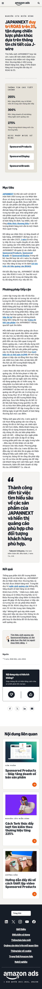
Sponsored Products (12, 253)
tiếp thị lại (7, 317)
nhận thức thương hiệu (18, 223)
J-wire (23, 239)
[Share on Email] (32, 708)
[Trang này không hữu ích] (11, 695)
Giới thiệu (21, 929)
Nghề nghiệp (21, 961)
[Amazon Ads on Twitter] (13, 922)
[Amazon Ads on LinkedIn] (6, 922)
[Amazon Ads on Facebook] (34, 922)
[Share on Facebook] (10, 708)
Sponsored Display (21, 255)
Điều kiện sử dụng (21, 934)
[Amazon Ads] (21, 3)
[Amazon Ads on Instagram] (20, 922)
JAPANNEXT (8, 194)
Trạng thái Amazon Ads (21, 956)
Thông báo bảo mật (21, 940)
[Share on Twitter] (17, 708)
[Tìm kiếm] (39, 3)
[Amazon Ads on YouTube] (27, 922)
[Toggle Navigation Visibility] (2, 3)
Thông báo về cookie (21, 950)
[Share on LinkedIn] (24, 708)
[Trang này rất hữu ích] (30, 695)
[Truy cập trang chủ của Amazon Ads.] (21, 975)
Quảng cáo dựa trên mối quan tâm (21, 945)
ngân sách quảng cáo (18, 586)
